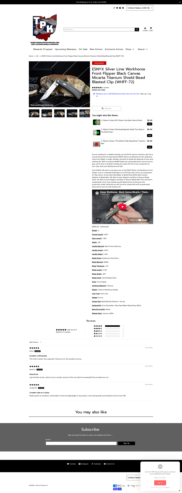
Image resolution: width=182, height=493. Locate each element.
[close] (180, 2)
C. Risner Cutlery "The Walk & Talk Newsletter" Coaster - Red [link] (123, 142)
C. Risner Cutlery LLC (41, 485)
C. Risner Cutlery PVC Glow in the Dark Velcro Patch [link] (121, 120)
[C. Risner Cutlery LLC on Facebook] (114, 8)
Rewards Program (43, 49)
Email (48, 439)
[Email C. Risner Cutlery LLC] (123, 8)
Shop (128, 49)
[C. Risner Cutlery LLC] (45, 29)
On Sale (83, 49)
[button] (97, 87)
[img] (34, 348)
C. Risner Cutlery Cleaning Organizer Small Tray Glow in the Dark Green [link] (122, 130)
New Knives (96, 49)
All (37, 56)
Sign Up (126, 443)
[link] (96, 122)
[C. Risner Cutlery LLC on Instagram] (120, 8)
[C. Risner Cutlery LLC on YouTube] (117, 8)
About (141, 49)
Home (31, 56)
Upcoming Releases (65, 49)
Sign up (143, 94)
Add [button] (149, 124)
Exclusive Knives (114, 49)
